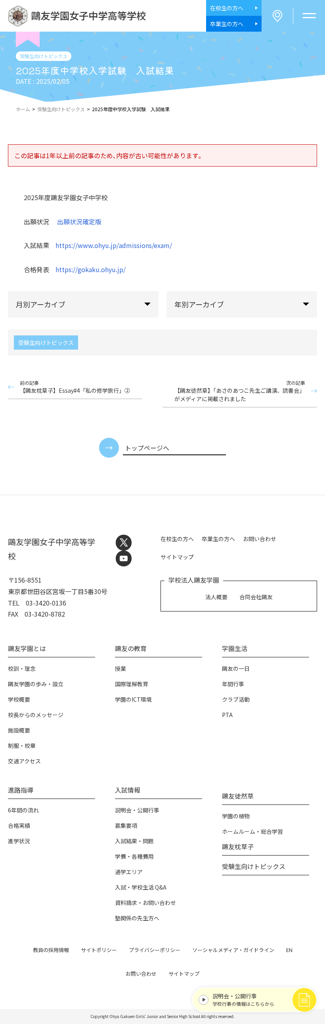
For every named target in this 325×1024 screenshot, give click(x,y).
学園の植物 (236, 816)
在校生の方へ (177, 539)
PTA (227, 715)
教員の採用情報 (51, 950)
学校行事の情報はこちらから (243, 999)
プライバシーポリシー (154, 950)
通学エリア (129, 872)
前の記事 (75, 386)
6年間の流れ (23, 810)
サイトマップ (177, 557)
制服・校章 (22, 746)
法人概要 (216, 597)
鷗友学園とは (27, 648)
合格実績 (19, 825)
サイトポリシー (99, 950)
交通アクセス (24, 761)
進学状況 (19, 841)
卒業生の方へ (218, 539)
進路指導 (20, 790)
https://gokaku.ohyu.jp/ (90, 269)
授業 (120, 668)
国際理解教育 (131, 684)
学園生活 (234, 648)
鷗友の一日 (236, 668)
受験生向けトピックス (46, 342)
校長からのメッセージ (35, 715)
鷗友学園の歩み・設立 (35, 684)
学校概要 (19, 699)
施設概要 (19, 730)
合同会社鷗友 (256, 597)
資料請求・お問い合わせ (145, 903)
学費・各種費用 (134, 856)
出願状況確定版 (79, 221)
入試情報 (127, 790)
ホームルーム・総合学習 (252, 831)
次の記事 (239, 391)
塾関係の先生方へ (137, 918)
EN (289, 950)
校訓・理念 (22, 668)
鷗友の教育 (131, 648)
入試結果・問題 (134, 841)
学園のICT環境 (133, 699)
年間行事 (233, 684)
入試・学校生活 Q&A (140, 887)
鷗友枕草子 (238, 846)
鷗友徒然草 (238, 796)
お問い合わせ (259, 539)
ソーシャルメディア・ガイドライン (233, 950)
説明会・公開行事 (137, 810)
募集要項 (126, 825)
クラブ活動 (236, 699)
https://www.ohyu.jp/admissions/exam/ (113, 245)
